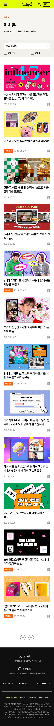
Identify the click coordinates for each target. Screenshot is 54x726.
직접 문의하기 (41, 683)
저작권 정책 (32, 697)
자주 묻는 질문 (23, 683)
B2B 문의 (6, 683)
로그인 (46, 4)
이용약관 (22, 697)
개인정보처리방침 (11, 697)
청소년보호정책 (44, 697)
